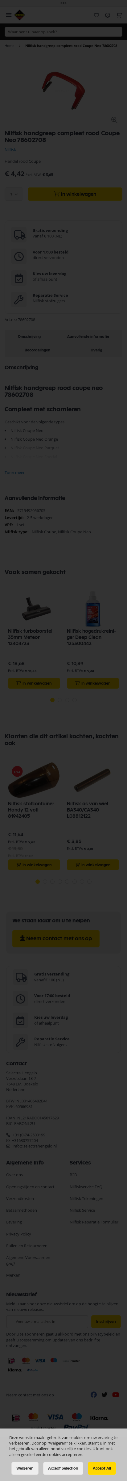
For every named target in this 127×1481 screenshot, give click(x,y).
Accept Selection (63, 1468)
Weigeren (25, 1468)
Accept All (102, 1468)
